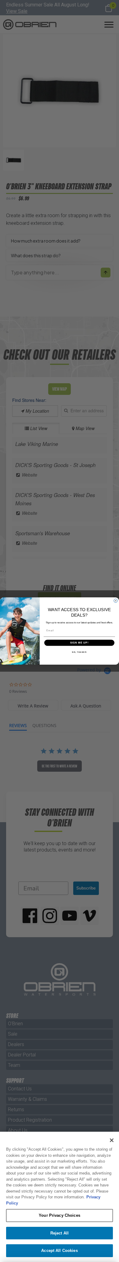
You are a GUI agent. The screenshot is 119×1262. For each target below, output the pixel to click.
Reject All (59, 1233)
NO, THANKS (79, 652)
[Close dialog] (115, 601)
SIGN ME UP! (79, 642)
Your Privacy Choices (59, 1215)
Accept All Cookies (59, 1250)
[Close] (111, 1140)
